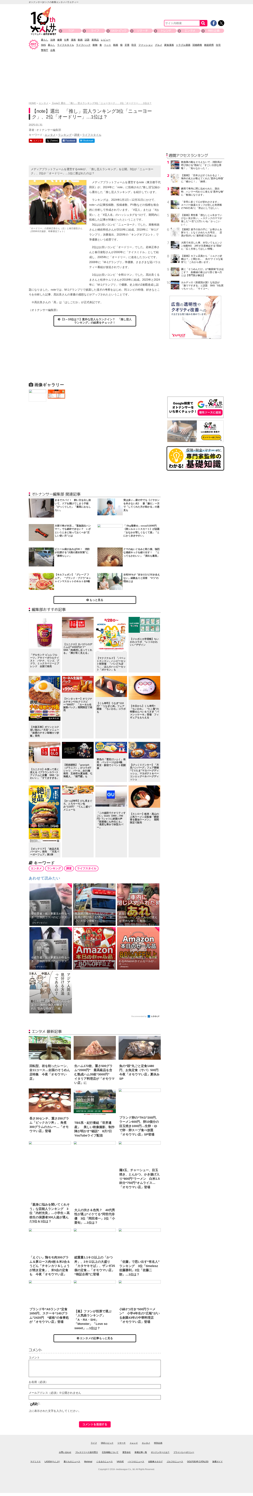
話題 (87, 39)
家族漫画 (169, 45)
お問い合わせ (65, 1452)
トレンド (166, 31)
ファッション (145, 45)
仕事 (66, 39)
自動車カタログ (155, 1461)
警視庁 (44, 50)
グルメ (158, 45)
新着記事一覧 (141, 1452)
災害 (127, 45)
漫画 (73, 39)
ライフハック (83, 45)
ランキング (65, 134)
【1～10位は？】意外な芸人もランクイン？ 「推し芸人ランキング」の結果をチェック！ (96, 321)
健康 (59, 39)
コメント (34, 1357)
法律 (52, 39)
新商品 (95, 39)
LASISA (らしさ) (52, 1461)
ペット (107, 45)
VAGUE (120, 1461)
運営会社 (126, 1452)
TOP (71, 31)
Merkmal (88, 1461)
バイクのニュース (136, 1461)
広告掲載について (110, 1452)
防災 (133, 45)
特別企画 (214, 31)
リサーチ (142, 31)
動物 (95, 45)
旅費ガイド (217, 1461)
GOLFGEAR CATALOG (197, 1461)
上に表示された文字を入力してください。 (55, 1410)
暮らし (44, 39)
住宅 (218, 45)
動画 (80, 39)
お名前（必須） (38, 1381)
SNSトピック (118, 31)
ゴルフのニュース (175, 1461)
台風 (52, 50)
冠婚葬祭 (197, 45)
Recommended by (139, 1016)
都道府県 (209, 45)
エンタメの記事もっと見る (96, 1338)
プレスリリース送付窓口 (86, 1452)
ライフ (95, 31)
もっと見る (96, 599)
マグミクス (35, 1461)
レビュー (105, 39)
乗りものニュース (72, 1461)
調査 (77, 134)
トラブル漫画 (183, 45)
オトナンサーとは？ (160, 1452)
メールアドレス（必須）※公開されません (55, 1392)
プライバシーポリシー (183, 1452)
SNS (43, 45)
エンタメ (190, 31)
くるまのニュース (104, 1461)
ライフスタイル (65, 45)
